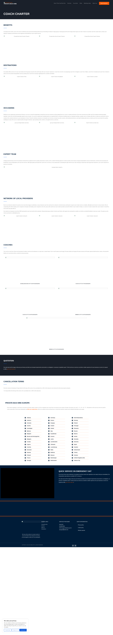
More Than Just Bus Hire (60, 3)
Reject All (15, 630)
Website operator (81, 530)
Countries (75, 3)
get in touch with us (11, 369)
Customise (7, 630)
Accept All (23, 630)
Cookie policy (81, 527)
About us (95, 3)
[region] (15, 626)
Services (69, 3)
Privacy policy (81, 524)
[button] (104, 3)
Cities (81, 3)
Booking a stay (87, 3)
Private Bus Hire (10, 4)
